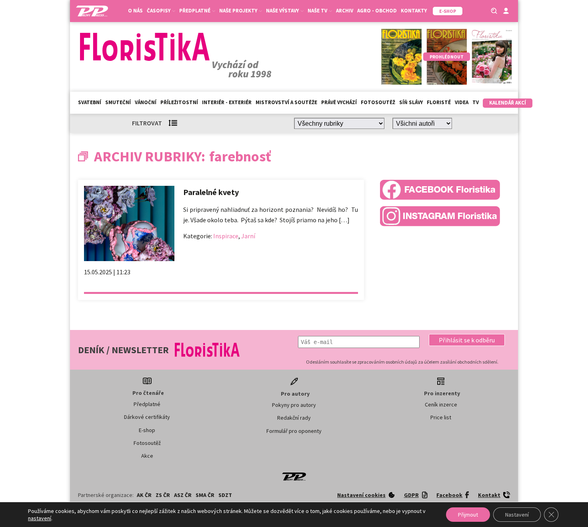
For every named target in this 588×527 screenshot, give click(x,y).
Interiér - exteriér (227, 102)
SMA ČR (205, 495)
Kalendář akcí (507, 102)
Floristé (439, 102)
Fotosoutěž (378, 102)
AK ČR (144, 495)
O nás (135, 10)
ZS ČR (163, 495)
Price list (440, 417)
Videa (461, 102)
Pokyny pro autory (294, 404)
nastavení (39, 518)
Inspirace (225, 236)
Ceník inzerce (441, 404)
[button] (467, 340)
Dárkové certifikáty (147, 416)
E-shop (147, 430)
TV (475, 102)
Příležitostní (179, 102)
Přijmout (468, 514)
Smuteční (118, 102)
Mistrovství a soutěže (286, 102)
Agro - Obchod (377, 10)
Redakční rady (294, 417)
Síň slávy (411, 102)
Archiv (344, 10)
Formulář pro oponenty (294, 430)
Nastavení (517, 514)
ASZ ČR (183, 495)
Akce (147, 455)
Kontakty (414, 10)
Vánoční (145, 102)
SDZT (225, 495)
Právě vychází (339, 102)
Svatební (89, 102)
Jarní (248, 236)
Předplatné (147, 404)
